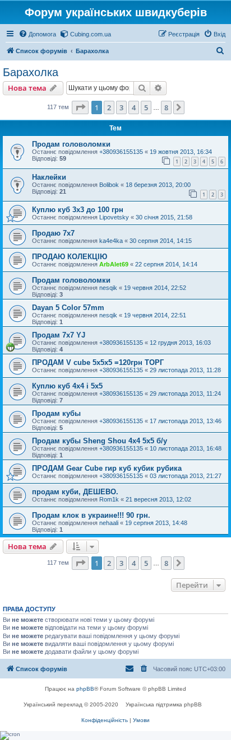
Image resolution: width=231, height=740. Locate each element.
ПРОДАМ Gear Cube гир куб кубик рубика (107, 468)
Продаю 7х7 (53, 233)
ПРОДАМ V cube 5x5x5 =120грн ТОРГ (98, 362)
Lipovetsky (114, 217)
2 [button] (109, 107)
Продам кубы (56, 413)
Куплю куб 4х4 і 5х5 (67, 386)
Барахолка (30, 72)
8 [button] (166, 107)
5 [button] (146, 107)
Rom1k (109, 499)
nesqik (108, 287)
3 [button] (121, 107)
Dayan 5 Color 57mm (68, 307)
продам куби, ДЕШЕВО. (75, 492)
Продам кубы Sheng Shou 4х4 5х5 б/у (99, 441)
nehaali (108, 522)
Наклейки (49, 177)
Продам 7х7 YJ (58, 335)
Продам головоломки (71, 144)
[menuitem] (37, 34)
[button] (80, 107)
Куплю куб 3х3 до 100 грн (77, 209)
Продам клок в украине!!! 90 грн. (91, 515)
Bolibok (109, 184)
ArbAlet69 (113, 264)
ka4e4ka (111, 240)
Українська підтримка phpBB (164, 704)
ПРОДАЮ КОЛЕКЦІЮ (69, 256)
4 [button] (134, 107)
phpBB (85, 689)
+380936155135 (121, 151)
